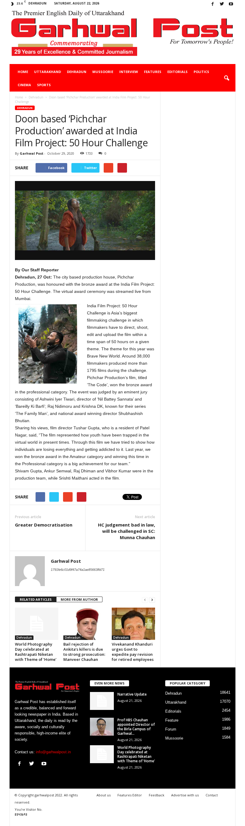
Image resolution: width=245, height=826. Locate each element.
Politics (201, 71)
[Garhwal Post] (122, 36)
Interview (128, 71)
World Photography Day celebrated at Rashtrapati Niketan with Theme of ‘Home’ (35, 651)
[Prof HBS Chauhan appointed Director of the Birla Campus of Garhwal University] (102, 727)
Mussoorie (102, 71)
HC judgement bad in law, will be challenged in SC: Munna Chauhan (126, 531)
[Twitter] (221, 4)
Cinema (24, 85)
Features (152, 71)
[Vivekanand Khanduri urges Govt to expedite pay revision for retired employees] (133, 624)
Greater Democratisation (43, 525)
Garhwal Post (31, 153)
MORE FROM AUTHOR (79, 599)
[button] (226, 78)
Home (23, 71)
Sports (44, 85)
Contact (212, 795)
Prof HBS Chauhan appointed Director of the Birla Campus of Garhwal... (136, 726)
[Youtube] (231, 4)
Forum (170, 729)
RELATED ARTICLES (36, 599)
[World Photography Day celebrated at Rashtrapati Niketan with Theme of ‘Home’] (36, 624)
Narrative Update (132, 694)
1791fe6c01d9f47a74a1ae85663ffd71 (78, 569)
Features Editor (129, 795)
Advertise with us (185, 795)
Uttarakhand (47, 71)
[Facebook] (212, 4)
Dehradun (76, 71)
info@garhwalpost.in (53, 752)
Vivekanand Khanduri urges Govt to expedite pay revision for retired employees (133, 651)
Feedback (156, 795)
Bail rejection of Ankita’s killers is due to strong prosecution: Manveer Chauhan (84, 651)
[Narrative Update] (102, 701)
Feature (171, 720)
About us (104, 795)
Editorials (177, 71)
